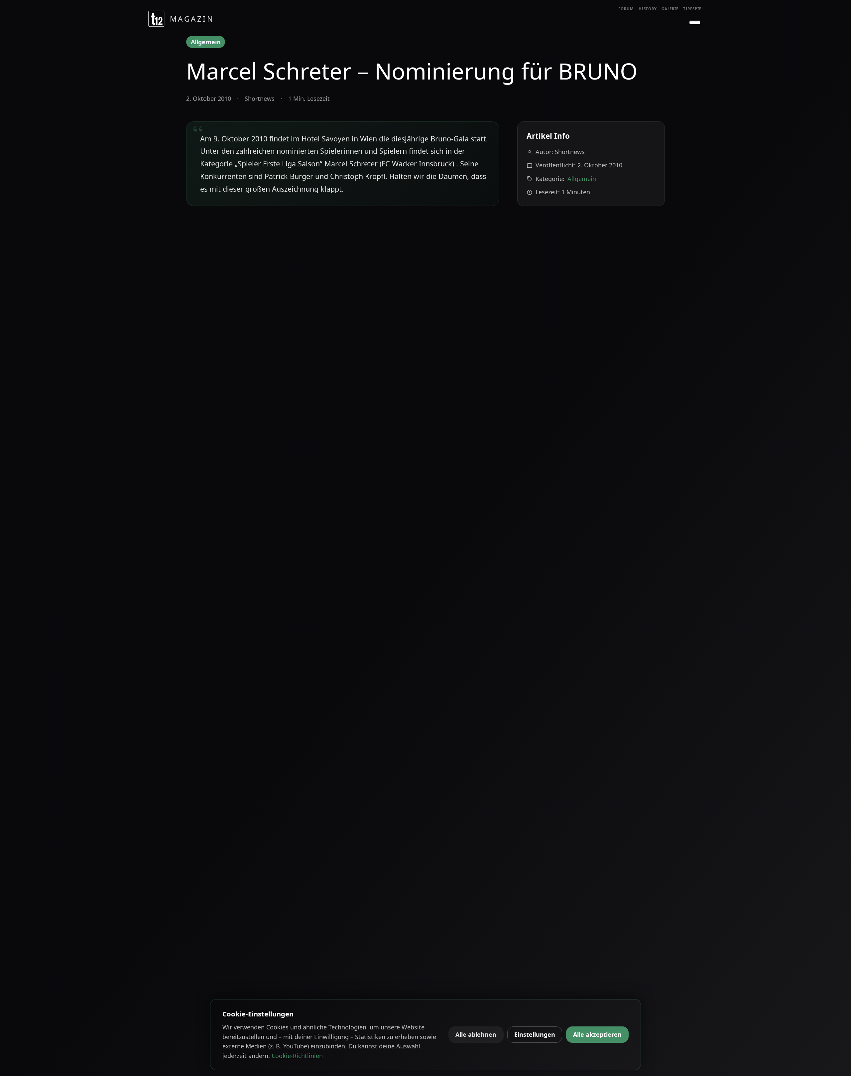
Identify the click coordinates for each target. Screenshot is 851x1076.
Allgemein (206, 42)
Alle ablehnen (475, 1034)
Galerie (670, 8)
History (648, 8)
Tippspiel (693, 8)
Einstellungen (534, 1034)
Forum (626, 8)
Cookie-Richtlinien (297, 1056)
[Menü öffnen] (695, 23)
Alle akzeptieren (597, 1034)
